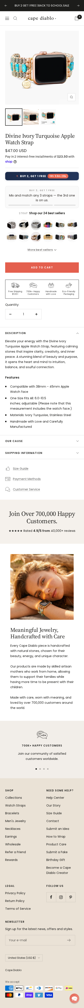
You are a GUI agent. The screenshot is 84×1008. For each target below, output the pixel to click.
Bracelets (12, 813)
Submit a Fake (57, 852)
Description (15, 333)
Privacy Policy (15, 893)
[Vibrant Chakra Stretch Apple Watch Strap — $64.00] (60, 237)
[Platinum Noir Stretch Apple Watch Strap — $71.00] (36, 225)
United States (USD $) (22, 958)
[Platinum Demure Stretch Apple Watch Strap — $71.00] (11, 225)
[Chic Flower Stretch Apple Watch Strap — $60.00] (72, 225)
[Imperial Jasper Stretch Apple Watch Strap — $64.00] (24, 237)
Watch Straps (15, 805)
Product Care (56, 844)
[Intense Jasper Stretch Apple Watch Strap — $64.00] (72, 237)
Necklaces (12, 829)
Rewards (11, 860)
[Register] (69, 940)
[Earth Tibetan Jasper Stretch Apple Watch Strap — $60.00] (60, 225)
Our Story (53, 805)
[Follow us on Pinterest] (70, 897)
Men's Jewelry (15, 821)
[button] (74, 998)
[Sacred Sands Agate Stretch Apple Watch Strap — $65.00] (36, 237)
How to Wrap (55, 836)
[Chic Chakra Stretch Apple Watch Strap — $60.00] (48, 225)
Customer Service (26, 489)
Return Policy (15, 901)
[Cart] (77, 18)
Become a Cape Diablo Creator (58, 870)
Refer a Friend (15, 852)
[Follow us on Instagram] (61, 897)
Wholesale (13, 844)
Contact (52, 821)
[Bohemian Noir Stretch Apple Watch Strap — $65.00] (24, 225)
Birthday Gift (55, 860)
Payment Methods (27, 479)
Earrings (11, 836)
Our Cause (14, 441)
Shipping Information (23, 453)
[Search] (15, 18)
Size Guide (20, 468)
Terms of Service (18, 909)
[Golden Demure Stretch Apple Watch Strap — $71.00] (48, 237)
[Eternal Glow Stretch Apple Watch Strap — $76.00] (11, 237)
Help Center (55, 798)
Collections (13, 798)
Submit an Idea (57, 829)
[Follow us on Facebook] (51, 897)
